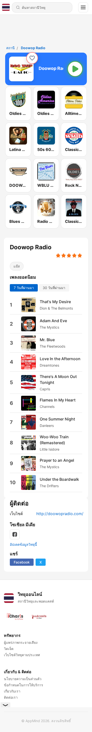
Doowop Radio (33, 48)
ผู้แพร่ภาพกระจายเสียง (21, 642)
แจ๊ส (16, 266)
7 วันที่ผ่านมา (24, 287)
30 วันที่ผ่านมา (54, 287)
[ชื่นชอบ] (32, 58)
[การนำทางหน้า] (83, 7)
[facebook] (15, 534)
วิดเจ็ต (8, 649)
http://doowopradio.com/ (59, 513)
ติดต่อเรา (11, 697)
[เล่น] (75, 69)
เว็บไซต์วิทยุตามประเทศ (22, 655)
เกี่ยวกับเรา (12, 691)
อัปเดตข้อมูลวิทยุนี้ (23, 544)
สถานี (10, 48)
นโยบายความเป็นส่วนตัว (22, 679)
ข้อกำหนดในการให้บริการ (23, 685)
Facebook (22, 562)
